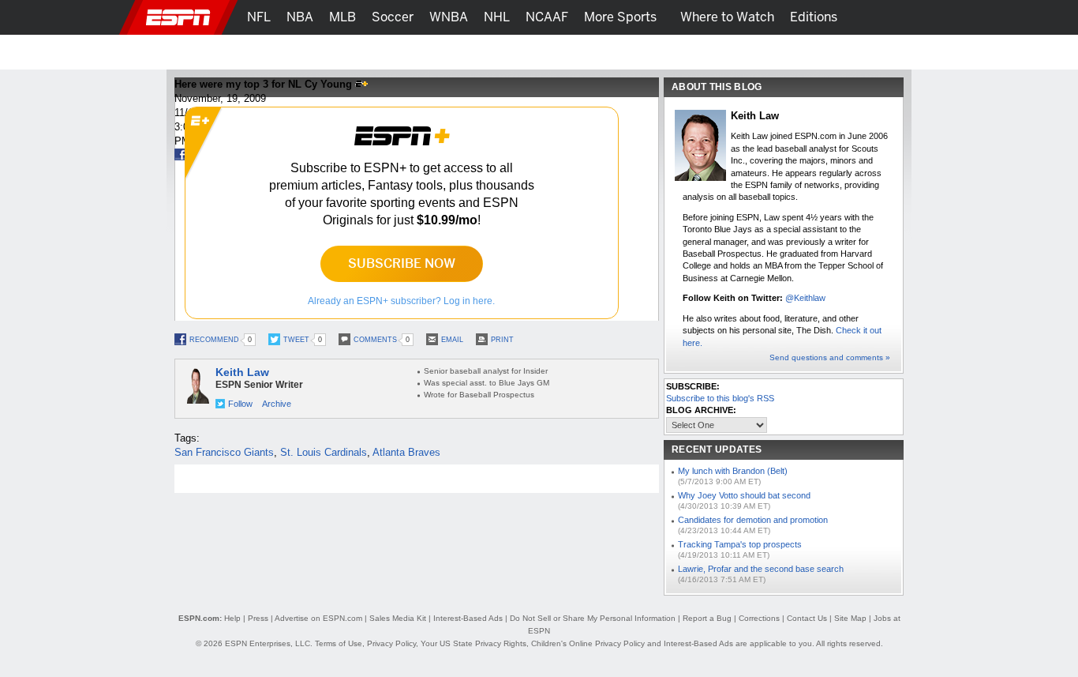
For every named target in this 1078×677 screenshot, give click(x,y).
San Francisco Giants (224, 452)
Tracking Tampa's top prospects (740, 544)
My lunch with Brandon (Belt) (733, 471)
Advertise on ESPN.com (318, 618)
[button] (925, 17)
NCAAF (547, 17)
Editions (813, 17)
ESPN (178, 17)
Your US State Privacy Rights (473, 643)
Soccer (393, 17)
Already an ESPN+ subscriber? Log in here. (401, 301)
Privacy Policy (391, 643)
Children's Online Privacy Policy (588, 643)
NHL (497, 17)
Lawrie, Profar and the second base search (761, 569)
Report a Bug (707, 618)
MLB (342, 17)
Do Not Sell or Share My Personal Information (593, 618)
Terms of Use (338, 643)
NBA (299, 17)
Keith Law (242, 372)
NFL (259, 17)
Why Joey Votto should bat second (744, 495)
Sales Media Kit (397, 618)
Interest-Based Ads (468, 618)
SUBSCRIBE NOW (401, 263)
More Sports (620, 17)
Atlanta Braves (406, 452)
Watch (770, 51)
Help (232, 618)
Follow (240, 403)
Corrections (759, 618)
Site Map (850, 618)
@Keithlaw (805, 298)
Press (258, 618)
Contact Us (807, 618)
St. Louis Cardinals (323, 452)
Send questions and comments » (829, 357)
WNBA (448, 17)
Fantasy (828, 51)
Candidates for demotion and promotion (753, 520)
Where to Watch (727, 17)
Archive (276, 403)
